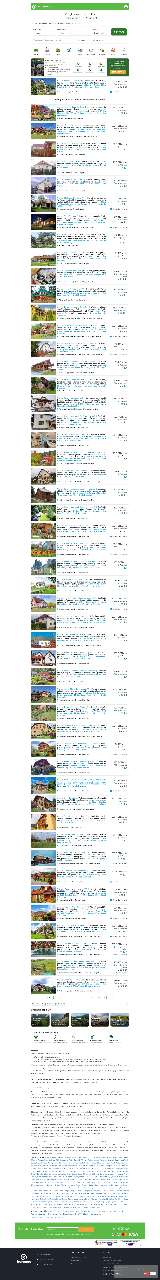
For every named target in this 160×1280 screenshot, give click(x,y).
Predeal (114, 1179)
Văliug (82, 1168)
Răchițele (125, 1166)
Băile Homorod (52, 1179)
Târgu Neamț (124, 1204)
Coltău (78, 1185)
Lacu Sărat (82, 1193)
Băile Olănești (42, 1177)
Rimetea (109, 1157)
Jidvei (115, 1204)
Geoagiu (47, 1204)
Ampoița (71, 1185)
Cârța (61, 1191)
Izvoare (103, 1185)
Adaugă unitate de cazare (112, 1260)
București (90, 1196)
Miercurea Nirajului (106, 1160)
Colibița (52, 1160)
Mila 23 (60, 1207)
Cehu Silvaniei (36, 1196)
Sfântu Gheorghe (105, 1166)
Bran (101, 1182)
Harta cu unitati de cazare (79, 1257)
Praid (113, 1163)
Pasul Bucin (87, 1157)
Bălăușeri (39, 1204)
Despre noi (74, 1264)
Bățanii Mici (105, 1179)
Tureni (76, 1204)
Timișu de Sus (45, 1193)
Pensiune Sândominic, (66, 191)
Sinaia (58, 1199)
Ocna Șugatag (104, 1171)
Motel (78, 1211)
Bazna (74, 1193)
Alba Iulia (39, 1174)
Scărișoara (115, 1188)
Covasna (70, 1168)
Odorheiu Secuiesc (64, 1157)
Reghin (89, 1188)
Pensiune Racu (63, 227)
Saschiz (64, 1202)
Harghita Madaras (114, 1185)
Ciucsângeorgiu (99, 1188)
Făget (62, 1182)
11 (110, 998)
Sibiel (113, 1171)
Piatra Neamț (50, 1199)
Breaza (121, 1196)
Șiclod (108, 1188)
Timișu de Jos (70, 1177)
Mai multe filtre (97, 40)
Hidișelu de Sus (37, 1188)
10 (104, 998)
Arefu (82, 1199)
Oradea (126, 1157)
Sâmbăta (102, 1199)
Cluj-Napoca (59, 1171)
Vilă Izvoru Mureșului (65, 409)
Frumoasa (56, 1193)
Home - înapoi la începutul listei (49, 1003)
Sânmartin (82, 1188)
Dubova (126, 1185)
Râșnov (84, 1160)
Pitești (122, 1202)
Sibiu (33, 1174)
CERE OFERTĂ (117, 72)
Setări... (118, 1273)
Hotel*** (90, 1211)
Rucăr (96, 1202)
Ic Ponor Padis (36, 1191)
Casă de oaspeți (69, 1211)
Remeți (33, 1177)
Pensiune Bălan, (64, 827)
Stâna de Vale (72, 1163)
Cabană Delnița (64, 845)
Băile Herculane (62, 1160)
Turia (97, 1196)
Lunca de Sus (48, 1196)
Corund (39, 1163)
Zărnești (34, 1166)
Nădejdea (102, 1202)
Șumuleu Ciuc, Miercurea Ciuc (49, 1166)
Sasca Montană (55, 1168)
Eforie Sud (90, 1168)
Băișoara (89, 1202)
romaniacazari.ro (45, 7)
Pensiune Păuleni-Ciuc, (66, 900)
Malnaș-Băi (124, 1188)
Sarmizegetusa (61, 1196)
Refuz (146, 1273)
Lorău (87, 1199)
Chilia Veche (52, 1207)
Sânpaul (109, 1204)
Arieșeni (81, 1171)
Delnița (70, 1199)
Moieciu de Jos (79, 1202)
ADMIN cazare (108, 1257)
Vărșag (68, 1182)
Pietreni (34, 1202)
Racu (67, 1171)
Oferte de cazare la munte (64, 1142)
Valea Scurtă (73, 1196)
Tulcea (126, 1174)
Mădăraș (125, 1193)
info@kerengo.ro (46, 1254)
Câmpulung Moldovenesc (105, 1168)
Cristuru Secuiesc (111, 1182)
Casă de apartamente (66, 1214)
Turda (126, 1160)
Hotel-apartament (104, 1211)
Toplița (90, 1160)
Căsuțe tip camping (90, 1214)
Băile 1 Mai (55, 1182)
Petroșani (90, 1193)
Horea (33, 1207)
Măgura (76, 1199)
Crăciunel (94, 1199)
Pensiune (58, 1211)
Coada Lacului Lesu (74, 1174)
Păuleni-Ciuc (49, 1185)
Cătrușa (34, 1160)
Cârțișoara (35, 1179)
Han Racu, (62, 245)
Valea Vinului (105, 1196)
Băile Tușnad (77, 1157)
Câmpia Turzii (68, 1204)
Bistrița (68, 1193)
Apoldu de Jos (78, 1207)
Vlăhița (33, 1168)
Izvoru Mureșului (116, 1174)
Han (99, 1214)
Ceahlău (94, 1177)
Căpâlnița (73, 1171)
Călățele (114, 1196)
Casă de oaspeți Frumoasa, (68, 263)
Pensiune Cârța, (64, 92)
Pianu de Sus (123, 1179)
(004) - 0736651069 (47, 1259)
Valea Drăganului (115, 1191)
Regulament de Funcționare (113, 1271)
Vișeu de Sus (45, 1182)
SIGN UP (86, 1229)
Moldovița (119, 1168)
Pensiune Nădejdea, (65, 209)
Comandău (35, 1182)
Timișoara (87, 1179)
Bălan (103, 1204)
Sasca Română (49, 1188)
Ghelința (64, 1185)
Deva (114, 1177)
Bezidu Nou (76, 1182)
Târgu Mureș (47, 1163)
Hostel (120, 1211)
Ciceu (55, 1163)
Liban (77, 1168)
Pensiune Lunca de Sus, (67, 882)
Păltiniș (72, 1179)
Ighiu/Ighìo (111, 1202)
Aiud (126, 1171)
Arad (64, 1168)
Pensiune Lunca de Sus (66, 864)
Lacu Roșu (120, 1171)
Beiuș (59, 1204)
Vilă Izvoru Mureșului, (66, 300)
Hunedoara (73, 1188)
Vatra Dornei (53, 1177)
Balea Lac (117, 1166)
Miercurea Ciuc (123, 1177)
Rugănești (80, 1177)
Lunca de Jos (83, 1166)
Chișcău (95, 1174)
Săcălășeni (119, 1199)
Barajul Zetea (94, 1185)
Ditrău (70, 1202)
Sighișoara (87, 1174)
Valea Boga (107, 1177)
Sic (60, 1179)
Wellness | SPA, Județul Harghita (86, 136)
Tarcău (38, 1207)
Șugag (126, 1199)
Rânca (95, 1160)
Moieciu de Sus (93, 1182)
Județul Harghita (75, 92)
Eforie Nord (104, 1174)
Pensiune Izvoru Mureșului (67, 318)
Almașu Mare (43, 1160)
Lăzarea (47, 1174)
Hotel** (114, 1211)
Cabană (84, 1211)
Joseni (87, 1171)
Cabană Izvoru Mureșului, (67, 391)
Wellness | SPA (39, 40)
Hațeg (33, 1171)
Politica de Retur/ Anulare (112, 1274)
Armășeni (83, 1204)
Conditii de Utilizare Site (39, 1088)
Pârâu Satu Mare (122, 1163)
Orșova (79, 1179)
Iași (117, 1202)
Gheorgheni (117, 1157)
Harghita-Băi (93, 1166)
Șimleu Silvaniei (54, 1202)
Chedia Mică (47, 1191)
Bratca (53, 1204)
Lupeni (64, 1166)
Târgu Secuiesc (37, 1185)
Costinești (95, 1179)
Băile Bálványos (99, 1157)
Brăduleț (93, 1207)
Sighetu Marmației (58, 1174)
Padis (71, 1160)
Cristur (84, 1182)
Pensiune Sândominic (66, 136)
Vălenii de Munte (62, 1188)
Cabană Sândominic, (65, 154)
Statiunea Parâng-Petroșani (105, 1193)
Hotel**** (78, 1214)
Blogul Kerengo (76, 1260)
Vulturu (99, 1207)
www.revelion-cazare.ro (84, 1079)
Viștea (63, 1193)
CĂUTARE (120, 32)
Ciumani (78, 1191)
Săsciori (85, 1185)
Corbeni (66, 1179)
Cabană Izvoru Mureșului (67, 336)
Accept (152, 1273)
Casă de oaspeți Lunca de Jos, (69, 991)
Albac (126, 1168)
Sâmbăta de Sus (103, 1163)
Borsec (42, 1179)
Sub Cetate (119, 1160)
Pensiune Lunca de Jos (66, 936)
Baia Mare (68, 1207)
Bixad (55, 1191)
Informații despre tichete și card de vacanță (47, 1218)
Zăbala (61, 1177)
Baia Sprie (86, 1191)
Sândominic (72, 1166)
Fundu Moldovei (85, 1163)
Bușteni (77, 1160)
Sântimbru (110, 1199)
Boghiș (64, 1199)
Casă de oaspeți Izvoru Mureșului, (70, 373)
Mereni (93, 1191)
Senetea (82, 1196)
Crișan (87, 1177)
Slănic (44, 1207)
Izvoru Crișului (102, 1191)
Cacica (90, 1204)
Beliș (46, 1168)
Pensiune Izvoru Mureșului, (68, 445)
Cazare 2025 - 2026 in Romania (43, 1142)
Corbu (118, 1193)
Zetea (100, 1177)
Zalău (33, 1163)
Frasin (86, 1207)
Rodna (42, 1199)
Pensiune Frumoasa (65, 282)
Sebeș (37, 1193)
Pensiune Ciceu (64, 809)
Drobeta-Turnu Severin (45, 1171)
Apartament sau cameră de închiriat (44, 1214)
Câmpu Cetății (69, 1191)
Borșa (54, 1157)
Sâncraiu (94, 1171)
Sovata (40, 1168)
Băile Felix (62, 1163)
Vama (94, 1163)
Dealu (57, 1185)
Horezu (97, 1204)
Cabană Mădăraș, (64, 118)
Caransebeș (42, 1202)
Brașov (48, 1157)
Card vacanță (49, 40)
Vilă (95, 1211)
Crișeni (121, 1182)
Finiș (127, 1182)
